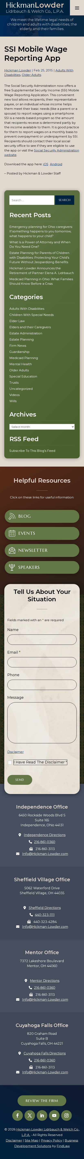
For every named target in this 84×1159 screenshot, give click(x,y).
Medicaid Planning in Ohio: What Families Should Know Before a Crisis (41, 281)
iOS (45, 164)
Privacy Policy (51, 1140)
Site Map (31, 1140)
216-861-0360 (44, 842)
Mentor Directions (44, 981)
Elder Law (17, 321)
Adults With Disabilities (26, 309)
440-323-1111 (45, 915)
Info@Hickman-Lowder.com (45, 854)
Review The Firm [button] (42, 1100)
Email (13, 652)
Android (56, 164)
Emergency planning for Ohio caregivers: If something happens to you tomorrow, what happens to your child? (41, 231)
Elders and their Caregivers (30, 327)
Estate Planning (21, 339)
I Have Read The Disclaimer (40, 762)
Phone (13, 675)
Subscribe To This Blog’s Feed (32, 451)
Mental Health (20, 364)
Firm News (17, 346)
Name (13, 630)
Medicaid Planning (23, 358)
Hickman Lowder (17, 70)
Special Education (23, 376)
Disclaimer (15, 752)
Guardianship (19, 352)
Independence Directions (44, 835)
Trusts (14, 382)
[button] (77, 8)
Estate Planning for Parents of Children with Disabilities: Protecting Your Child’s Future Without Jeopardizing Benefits (39, 257)
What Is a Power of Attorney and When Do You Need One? (39, 244)
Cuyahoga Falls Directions (45, 1053)
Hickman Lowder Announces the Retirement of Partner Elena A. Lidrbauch (41, 270)
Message (15, 697)
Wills (13, 401)
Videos (14, 395)
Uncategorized (21, 389)
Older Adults (31, 75)
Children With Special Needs (31, 315)
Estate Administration (25, 333)
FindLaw (63, 1146)
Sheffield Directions (45, 908)
